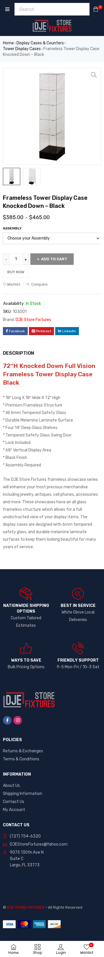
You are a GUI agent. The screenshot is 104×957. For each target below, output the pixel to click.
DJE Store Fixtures (33, 319)
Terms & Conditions (21, 759)
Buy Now (16, 272)
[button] (94, 75)
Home (8, 43)
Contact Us (13, 801)
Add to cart (54, 259)
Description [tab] (18, 353)
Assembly (12, 228)
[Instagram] (17, 720)
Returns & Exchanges (23, 751)
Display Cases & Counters (40, 43)
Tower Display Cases (22, 48)
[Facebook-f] (7, 720)
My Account (14, 809)
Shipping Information (22, 793)
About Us (11, 785)
